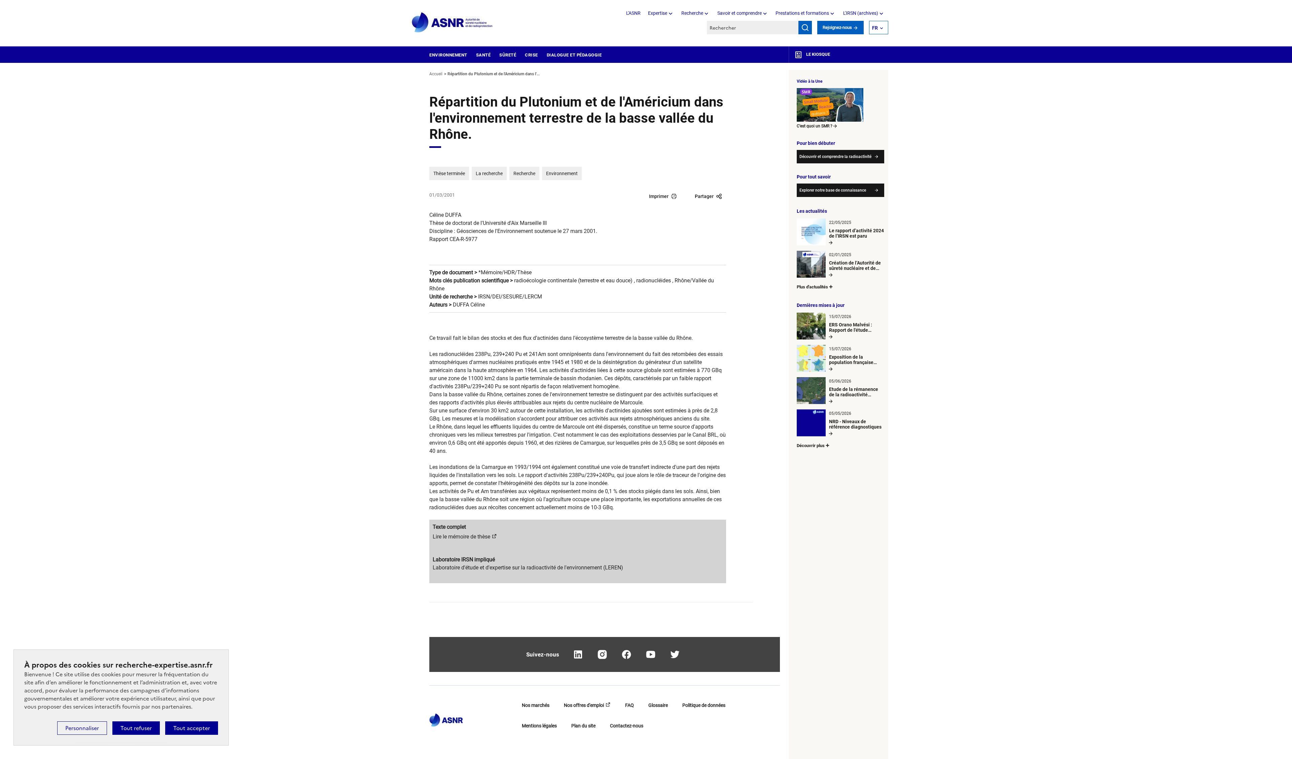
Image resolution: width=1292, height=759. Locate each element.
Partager (704, 196)
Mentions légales (539, 725)
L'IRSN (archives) (860, 13)
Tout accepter (191, 728)
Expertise (657, 13)
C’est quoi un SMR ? (814, 126)
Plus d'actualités (812, 286)
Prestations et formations (802, 13)
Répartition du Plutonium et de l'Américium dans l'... (493, 74)
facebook (626, 654)
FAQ (629, 705)
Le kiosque (817, 54)
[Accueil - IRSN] (452, 23)
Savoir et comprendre (739, 13)
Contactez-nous (626, 725)
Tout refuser (136, 728)
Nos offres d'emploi (584, 705)
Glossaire (658, 705)
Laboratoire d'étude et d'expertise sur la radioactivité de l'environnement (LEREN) (528, 567)
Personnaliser (82, 728)
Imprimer (659, 196)
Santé (483, 55)
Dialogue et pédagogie (574, 55)
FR (875, 28)
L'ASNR (633, 13)
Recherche (692, 13)
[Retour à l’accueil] (446, 718)
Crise (531, 55)
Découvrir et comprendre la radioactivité (835, 156)
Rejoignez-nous (838, 27)
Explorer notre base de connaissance (832, 190)
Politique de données (703, 705)
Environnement (448, 55)
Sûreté (507, 55)
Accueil (435, 74)
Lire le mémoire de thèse (461, 536)
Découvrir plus (811, 445)
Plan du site (583, 725)
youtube (651, 654)
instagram (602, 654)
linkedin (578, 654)
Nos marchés (535, 705)
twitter (675, 654)
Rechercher (805, 27)
